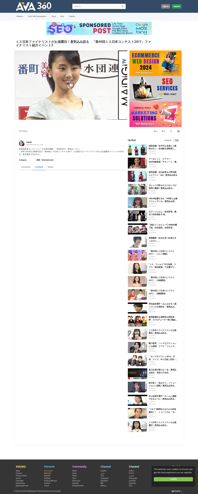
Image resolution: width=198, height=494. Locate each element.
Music (74, 471)
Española (132, 483)
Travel (46, 486)
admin (29, 142)
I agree (173, 479)
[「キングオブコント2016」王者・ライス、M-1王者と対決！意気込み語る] (137, 360)
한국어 (131, 473)
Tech (74, 478)
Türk (130, 486)
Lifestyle (47, 478)
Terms (18, 478)
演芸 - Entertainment (44, 160)
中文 (102, 476)
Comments (25, 167)
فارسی (131, 476)
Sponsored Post (22, 486)
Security (47, 476)
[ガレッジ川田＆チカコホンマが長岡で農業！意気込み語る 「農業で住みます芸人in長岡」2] (137, 189)
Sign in (165, 6)
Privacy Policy (21, 476)
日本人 (131, 471)
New (62, 16)
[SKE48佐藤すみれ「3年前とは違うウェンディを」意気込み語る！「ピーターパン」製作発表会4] (137, 202)
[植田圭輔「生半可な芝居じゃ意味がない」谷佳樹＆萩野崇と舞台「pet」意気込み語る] (137, 150)
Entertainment (77, 486)
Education (76, 481)
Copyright (19, 481)
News (74, 476)
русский (132, 481)
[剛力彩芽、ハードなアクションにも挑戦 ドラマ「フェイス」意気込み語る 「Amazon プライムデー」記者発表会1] (137, 347)
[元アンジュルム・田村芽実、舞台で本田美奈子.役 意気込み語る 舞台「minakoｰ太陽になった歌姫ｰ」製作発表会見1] (137, 215)
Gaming (75, 483)
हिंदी (102, 483)
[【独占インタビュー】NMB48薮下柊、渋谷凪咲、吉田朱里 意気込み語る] (137, 228)
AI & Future (48, 471)
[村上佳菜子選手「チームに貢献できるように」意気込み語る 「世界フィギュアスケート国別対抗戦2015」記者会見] (137, 400)
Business (47, 473)
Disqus (50, 167)
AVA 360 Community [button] (37, 16)
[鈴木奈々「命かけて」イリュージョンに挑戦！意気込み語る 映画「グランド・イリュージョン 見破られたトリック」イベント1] (137, 387)
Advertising (20, 483)
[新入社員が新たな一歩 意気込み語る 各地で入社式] (137, 373)
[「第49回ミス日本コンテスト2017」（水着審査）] (137, 281)
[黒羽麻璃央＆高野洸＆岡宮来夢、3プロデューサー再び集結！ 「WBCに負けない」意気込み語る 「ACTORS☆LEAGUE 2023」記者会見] (137, 321)
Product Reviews (50, 481)
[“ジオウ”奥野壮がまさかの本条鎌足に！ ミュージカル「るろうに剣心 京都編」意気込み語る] (137, 413)
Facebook (39, 167)
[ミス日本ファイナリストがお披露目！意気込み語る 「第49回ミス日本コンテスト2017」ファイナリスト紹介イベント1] (137, 426)
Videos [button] (19, 16)
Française (104, 478)
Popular (72, 16)
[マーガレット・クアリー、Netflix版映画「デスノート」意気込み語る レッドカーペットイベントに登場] (137, 163)
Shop (54, 16)
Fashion (47, 483)
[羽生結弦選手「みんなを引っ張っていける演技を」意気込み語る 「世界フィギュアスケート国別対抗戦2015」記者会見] (137, 308)
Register (177, 6)
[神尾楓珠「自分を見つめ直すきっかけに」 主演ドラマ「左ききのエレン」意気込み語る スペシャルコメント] (137, 242)
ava (152, 322)
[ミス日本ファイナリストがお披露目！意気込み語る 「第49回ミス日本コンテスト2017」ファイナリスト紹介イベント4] (137, 334)
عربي (103, 473)
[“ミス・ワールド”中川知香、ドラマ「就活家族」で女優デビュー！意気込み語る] (137, 268)
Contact (19, 473)
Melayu (103, 486)
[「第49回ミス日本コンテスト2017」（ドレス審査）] (137, 255)
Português (133, 478)
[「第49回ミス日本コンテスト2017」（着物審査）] (137, 294)
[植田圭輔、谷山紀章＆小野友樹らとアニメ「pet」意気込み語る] (137, 176)
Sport (74, 473)
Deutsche (104, 481)
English (103, 471)
